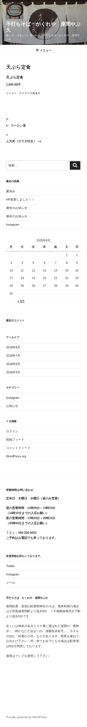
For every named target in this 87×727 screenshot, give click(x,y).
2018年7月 (13, 355)
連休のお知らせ (16, 208)
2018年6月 (13, 364)
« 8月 (21, 301)
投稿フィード (15, 439)
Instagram (12, 224)
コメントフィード (18, 448)
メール (10, 582)
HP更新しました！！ (20, 199)
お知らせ (12, 406)
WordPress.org (16, 456)
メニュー (45, 50)
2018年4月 (13, 372)
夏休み (10, 191)
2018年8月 (13, 347)
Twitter (10, 566)
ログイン (12, 431)
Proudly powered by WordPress (26, 717)
